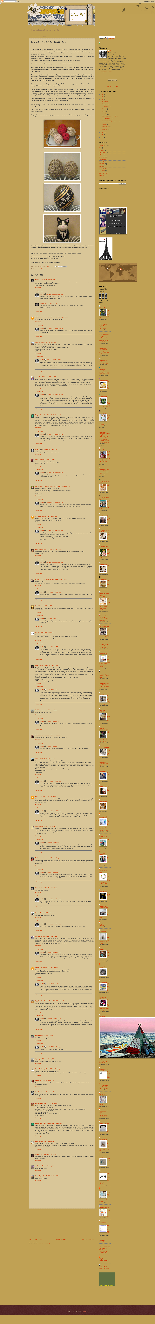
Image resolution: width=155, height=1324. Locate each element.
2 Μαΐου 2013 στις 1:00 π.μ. (52, 303)
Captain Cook (103, 564)
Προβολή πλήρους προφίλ (105, 71)
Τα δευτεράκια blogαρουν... (43, 317)
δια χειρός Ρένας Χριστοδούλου (104, 498)
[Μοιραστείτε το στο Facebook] (64, 266)
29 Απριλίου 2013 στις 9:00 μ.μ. (47, 758)
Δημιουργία (38, 1059)
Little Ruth (38, 1080)
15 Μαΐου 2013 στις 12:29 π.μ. (46, 1141)
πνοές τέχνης (103, 891)
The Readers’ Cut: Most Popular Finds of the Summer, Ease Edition (104, 352)
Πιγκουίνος (102, 771)
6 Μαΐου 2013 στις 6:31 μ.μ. (49, 1059)
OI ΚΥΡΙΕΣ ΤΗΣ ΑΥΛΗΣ (108, 118)
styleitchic (102, 694)
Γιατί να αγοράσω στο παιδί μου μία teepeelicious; (103, 1061)
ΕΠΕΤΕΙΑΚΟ (102, 152)
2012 (102, 132)
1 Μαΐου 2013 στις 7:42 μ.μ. (53, 872)
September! (108, 841)
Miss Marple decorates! (102, 1223)
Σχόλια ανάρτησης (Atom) (43, 1243)
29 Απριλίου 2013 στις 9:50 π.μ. (54, 562)
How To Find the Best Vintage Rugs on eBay (104, 686)
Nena (36, 459)
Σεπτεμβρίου (105, 106)
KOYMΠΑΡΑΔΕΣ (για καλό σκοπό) (111, 121)
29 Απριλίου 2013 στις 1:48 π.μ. (50, 449)
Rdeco (101, 673)
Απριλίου (104, 114)
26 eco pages (103, 653)
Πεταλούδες (108, 1160)
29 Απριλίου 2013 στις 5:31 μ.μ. (49, 710)
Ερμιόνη (37, 632)
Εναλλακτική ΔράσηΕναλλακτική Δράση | (104, 434)
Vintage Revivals (104, 683)
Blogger (85, 1311)
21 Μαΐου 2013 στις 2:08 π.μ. (49, 1154)
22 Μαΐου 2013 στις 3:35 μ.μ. (53, 1176)
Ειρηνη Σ (37, 279)
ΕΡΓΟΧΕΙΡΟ (102, 157)
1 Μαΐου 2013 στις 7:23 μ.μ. (53, 592)
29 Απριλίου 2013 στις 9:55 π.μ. (54, 530)
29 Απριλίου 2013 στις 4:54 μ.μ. (48, 632)
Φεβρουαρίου (105, 126)
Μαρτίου (104, 124)
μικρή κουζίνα (103, 579)
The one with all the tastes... (103, 616)
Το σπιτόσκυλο (103, 1085)
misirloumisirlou (104, 644)
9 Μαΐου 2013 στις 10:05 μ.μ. (48, 1092)
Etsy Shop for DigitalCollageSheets (104, 1260)
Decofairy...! (102, 369)
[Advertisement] (62, 1223)
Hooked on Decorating (102, 1241)
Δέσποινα (38, 1035)
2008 (102, 137)
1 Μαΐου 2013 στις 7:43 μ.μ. (53, 899)
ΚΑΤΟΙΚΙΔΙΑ (102, 161)
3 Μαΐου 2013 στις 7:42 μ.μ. (48, 1035)
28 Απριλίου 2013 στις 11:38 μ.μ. (59, 317)
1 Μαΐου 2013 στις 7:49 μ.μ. (53, 983)
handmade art (103, 1139)
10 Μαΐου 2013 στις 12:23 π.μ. (55, 1103)
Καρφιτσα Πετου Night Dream (103, 646)
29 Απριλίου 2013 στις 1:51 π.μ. (54, 394)
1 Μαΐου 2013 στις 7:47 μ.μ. (53, 952)
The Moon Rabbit (103, 363)
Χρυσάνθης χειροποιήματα (103, 729)
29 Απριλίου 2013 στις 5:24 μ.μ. (50, 665)
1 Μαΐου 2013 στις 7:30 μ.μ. (53, 690)
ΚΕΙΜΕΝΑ (101, 164)
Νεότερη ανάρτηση (35, 1239)
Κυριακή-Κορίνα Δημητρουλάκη (44, 486)
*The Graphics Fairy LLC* (103, 324)
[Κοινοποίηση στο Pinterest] (66, 266)
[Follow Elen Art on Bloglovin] (105, 259)
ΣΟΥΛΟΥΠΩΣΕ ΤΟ (104, 307)
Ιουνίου (104, 109)
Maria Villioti (38, 858)
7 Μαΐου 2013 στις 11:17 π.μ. (52, 1069)
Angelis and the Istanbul (103, 1069)
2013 (102, 99)
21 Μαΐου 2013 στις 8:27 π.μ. (49, 1166)
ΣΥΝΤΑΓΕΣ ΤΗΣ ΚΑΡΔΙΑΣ (103, 711)
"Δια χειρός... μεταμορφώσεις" (104, 906)
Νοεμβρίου (105, 104)
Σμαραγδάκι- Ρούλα (40, 415)
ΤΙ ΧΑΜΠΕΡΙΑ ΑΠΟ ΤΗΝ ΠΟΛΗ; (104, 1267)
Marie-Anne (38, 665)
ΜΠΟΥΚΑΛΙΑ (102, 168)
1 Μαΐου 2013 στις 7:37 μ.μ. (53, 811)
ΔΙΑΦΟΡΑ (101, 150)
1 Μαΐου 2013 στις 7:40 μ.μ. (53, 842)
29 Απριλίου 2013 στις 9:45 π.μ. (54, 472)
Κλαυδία (37, 936)
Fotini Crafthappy (40, 1069)
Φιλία (36, 758)
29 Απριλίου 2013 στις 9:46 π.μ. (54, 549)
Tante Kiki (102, 450)
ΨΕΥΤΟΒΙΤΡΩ (103, 173)
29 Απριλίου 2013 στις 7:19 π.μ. (61, 486)
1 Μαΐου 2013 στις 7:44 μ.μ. (53, 924)
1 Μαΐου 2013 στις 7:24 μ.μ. (53, 618)
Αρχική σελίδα (61, 1239)
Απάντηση (38, 287)
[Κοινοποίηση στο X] (62, 266)
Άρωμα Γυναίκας (104, 786)
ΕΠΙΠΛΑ (101, 154)
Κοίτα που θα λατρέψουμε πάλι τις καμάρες (104, 676)
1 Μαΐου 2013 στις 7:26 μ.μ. (53, 647)
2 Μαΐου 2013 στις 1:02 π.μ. (53, 1018)
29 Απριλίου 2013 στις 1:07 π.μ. (54, 294)
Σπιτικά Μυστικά (104, 1207)
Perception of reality (108, 895)
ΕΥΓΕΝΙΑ (37, 710)
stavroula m (38, 377)
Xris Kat (37, 516)
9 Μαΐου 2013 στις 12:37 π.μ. (49, 1080)
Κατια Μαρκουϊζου (40, 1176)
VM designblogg (104, 626)
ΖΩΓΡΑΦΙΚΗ (102, 159)
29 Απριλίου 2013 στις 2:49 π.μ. (47, 459)
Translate (111, 38)
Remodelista (102, 348)
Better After (102, 762)
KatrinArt (38, 887)
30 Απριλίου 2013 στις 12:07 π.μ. (46, 826)
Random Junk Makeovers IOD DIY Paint (104, 472)
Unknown (37, 967)
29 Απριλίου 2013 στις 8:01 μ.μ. (52, 735)
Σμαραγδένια (103, 396)
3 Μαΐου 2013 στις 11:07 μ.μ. (53, 1047)
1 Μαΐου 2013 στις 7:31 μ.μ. (53, 746)
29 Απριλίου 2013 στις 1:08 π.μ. (54, 328)
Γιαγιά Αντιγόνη (103, 924)
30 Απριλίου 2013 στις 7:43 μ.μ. (48, 912)
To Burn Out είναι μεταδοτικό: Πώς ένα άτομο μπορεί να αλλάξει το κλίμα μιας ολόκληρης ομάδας (104, 439)
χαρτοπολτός (39, 269)
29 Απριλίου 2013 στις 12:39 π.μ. (47, 342)
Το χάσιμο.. (102, 925)
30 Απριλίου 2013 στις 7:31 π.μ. (51, 858)
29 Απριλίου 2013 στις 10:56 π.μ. (58, 579)
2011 (102, 135)
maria (36, 342)
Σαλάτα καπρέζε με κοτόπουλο (103, 619)
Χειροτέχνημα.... (104, 801)
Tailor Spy (102, 1094)
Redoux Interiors (104, 469)
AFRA (36, 796)
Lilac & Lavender (104, 747)
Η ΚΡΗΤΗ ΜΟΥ (103, 982)
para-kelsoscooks (104, 1123)
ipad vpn (109, 86)
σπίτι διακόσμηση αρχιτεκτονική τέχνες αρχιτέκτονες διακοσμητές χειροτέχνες (104, 1250)
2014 (102, 97)
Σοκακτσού (102, 1190)
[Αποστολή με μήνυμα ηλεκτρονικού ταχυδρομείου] (59, 266)
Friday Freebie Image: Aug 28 (103, 327)
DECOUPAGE (102, 145)
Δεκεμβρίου (105, 101)
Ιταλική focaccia (108, 582)
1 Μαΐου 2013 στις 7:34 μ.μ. (53, 781)
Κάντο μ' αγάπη (103, 413)
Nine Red (101, 949)
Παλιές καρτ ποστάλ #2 (108, 987)
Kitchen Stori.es (103, 380)
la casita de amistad (102, 997)
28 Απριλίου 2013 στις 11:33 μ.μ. (49, 279)
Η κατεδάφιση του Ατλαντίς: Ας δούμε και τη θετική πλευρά (104, 372)
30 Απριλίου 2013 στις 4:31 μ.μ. (49, 887)
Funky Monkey (39, 735)
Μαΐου (104, 111)
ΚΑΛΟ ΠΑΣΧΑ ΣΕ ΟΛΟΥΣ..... (110, 116)
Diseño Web (115, 86)
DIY (100, 148)
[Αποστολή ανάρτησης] (55, 266)
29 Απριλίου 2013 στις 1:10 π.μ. (54, 360)
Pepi (36, 605)
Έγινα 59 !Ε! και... (104, 515)
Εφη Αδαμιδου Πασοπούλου (43, 1000)
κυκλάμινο (38, 1166)
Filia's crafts (102, 931)
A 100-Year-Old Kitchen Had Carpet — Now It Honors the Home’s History (104, 340)
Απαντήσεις (40, 291)
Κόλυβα (108, 566)
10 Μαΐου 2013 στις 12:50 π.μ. (54, 1123)
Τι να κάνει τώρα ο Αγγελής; (108, 1075)
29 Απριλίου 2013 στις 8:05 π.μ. (48, 516)
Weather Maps (111, 1285)
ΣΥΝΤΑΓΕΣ (102, 171)
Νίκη (36, 826)
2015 (102, 94)
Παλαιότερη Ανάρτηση (87, 1239)
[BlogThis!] (60, 266)
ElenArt (42, 294)
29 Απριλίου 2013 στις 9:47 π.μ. (54, 502)
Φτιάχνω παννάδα (108, 486)
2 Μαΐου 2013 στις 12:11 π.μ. (59, 1000)
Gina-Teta (37, 1092)
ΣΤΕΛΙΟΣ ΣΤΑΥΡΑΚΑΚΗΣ (42, 579)
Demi (36, 1141)
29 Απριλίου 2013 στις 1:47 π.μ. (55, 415)
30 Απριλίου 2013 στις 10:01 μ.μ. (48, 936)
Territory (108, 773)
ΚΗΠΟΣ (101, 166)
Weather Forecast (103, 1285)
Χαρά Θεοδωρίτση (40, 549)
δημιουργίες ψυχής (102, 853)
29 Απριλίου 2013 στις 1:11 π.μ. (50, 377)
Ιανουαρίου (105, 129)
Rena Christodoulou (40, 1103)
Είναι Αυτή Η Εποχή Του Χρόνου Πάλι (104, 1087)
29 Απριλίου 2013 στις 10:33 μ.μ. (47, 796)
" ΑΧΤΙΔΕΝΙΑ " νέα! (108, 519)
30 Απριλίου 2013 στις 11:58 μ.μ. (49, 967)
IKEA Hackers (103, 1172)
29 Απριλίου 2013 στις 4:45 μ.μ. (46, 605)
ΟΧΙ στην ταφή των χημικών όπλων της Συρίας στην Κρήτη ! (104, 1115)
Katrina (37, 912)
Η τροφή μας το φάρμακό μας (103, 816)
